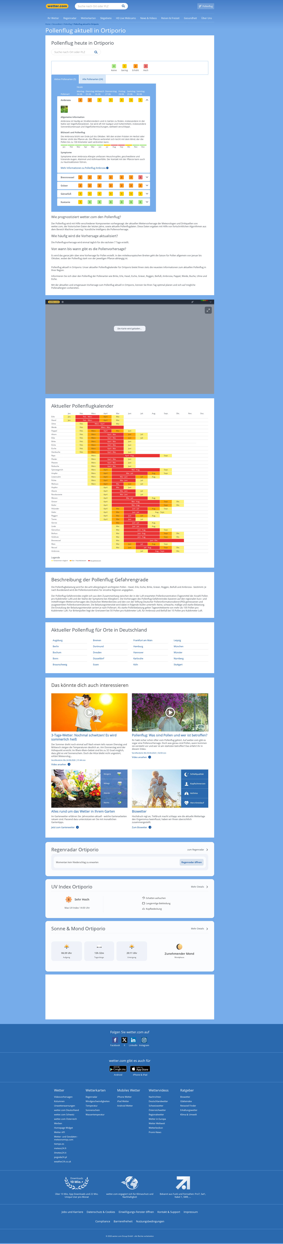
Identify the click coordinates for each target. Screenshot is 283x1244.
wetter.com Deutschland (66, 1110)
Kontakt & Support (168, 1212)
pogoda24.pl (60, 1157)
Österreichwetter (157, 1110)
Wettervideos (159, 1090)
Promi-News (155, 1132)
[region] (129, 347)
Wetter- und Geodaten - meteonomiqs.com (66, 1138)
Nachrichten (155, 1096)
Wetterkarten (96, 1090)
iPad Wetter (123, 1101)
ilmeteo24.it (60, 1152)
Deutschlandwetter (158, 1101)
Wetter (59, 1090)
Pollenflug (68, 24)
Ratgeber (187, 1090)
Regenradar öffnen (191, 862)
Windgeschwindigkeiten (98, 1101)
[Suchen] (122, 6)
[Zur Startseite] (57, 6)
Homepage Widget (63, 1127)
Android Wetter (125, 1105)
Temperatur (92, 1105)
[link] (53, 18)
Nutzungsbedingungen (150, 1221)
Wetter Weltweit (157, 1123)
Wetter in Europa (157, 1118)
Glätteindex (186, 1101)
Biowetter (185, 1096)
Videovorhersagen (63, 1096)
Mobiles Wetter (128, 1090)
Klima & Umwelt (188, 1114)
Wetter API (59, 1132)
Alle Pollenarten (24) (92, 79)
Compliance (102, 1221)
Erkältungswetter (188, 1110)
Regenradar (91, 1096)
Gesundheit (57, 24)
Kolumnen (59, 1101)
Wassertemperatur (95, 1114)
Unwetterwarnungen (64, 1105)
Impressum (191, 1212)
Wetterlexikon (156, 1127)
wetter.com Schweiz (64, 1114)
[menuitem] (53, 18)
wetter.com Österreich (65, 1118)
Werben (58, 1123)
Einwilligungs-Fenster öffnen (136, 1212)
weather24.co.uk (62, 1161)
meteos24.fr (60, 1148)
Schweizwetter (156, 1105)
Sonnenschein (93, 1110)
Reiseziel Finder (188, 1105)
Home (47, 24)
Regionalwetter (156, 1114)
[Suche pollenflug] (95, 52)
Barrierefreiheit (123, 1221)
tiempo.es (59, 1143)
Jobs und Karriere (72, 1212)
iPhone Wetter (124, 1096)
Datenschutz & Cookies (101, 1212)
